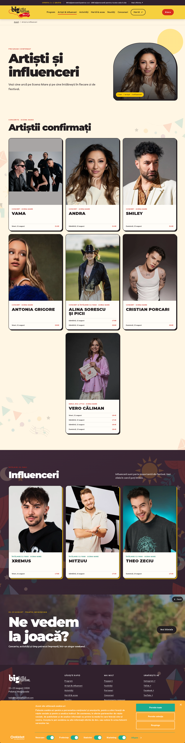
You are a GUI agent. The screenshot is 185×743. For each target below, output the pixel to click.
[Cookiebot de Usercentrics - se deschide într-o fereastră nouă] (17, 738)
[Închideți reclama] (181, 705)
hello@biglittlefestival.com (21, 697)
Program (51, 12)
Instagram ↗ (149, 681)
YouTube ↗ (148, 695)
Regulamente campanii (114, 700)
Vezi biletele (166, 629)
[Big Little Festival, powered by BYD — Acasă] (19, 12)
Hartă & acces (98, 12)
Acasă (16, 22)
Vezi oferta (137, 3)
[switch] (74, 737)
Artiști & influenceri (67, 12)
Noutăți (111, 12)
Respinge (155, 725)
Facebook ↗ (149, 690)
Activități (83, 12)
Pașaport (108, 681)
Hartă (138, 12)
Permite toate (155, 707)
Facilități (108, 685)
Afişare (134, 738)
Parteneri (108, 690)
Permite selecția (155, 716)
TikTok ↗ (147, 685)
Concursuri (123, 12)
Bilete (168, 12)
